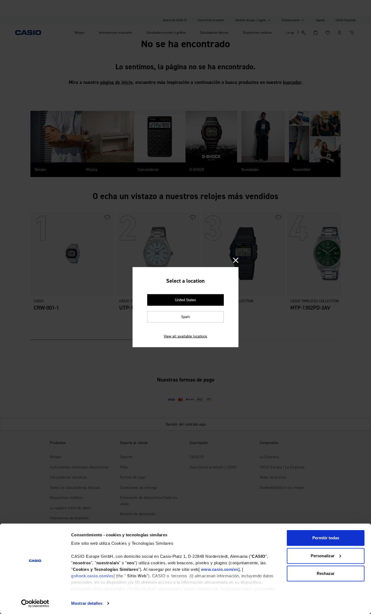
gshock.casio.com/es (92, 576)
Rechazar (326, 573)
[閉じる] (235, 260)
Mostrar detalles (86, 603)
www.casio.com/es (219, 569)
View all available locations (185, 336)
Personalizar (323, 555)
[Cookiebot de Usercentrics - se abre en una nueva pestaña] (35, 603)
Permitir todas (325, 538)
